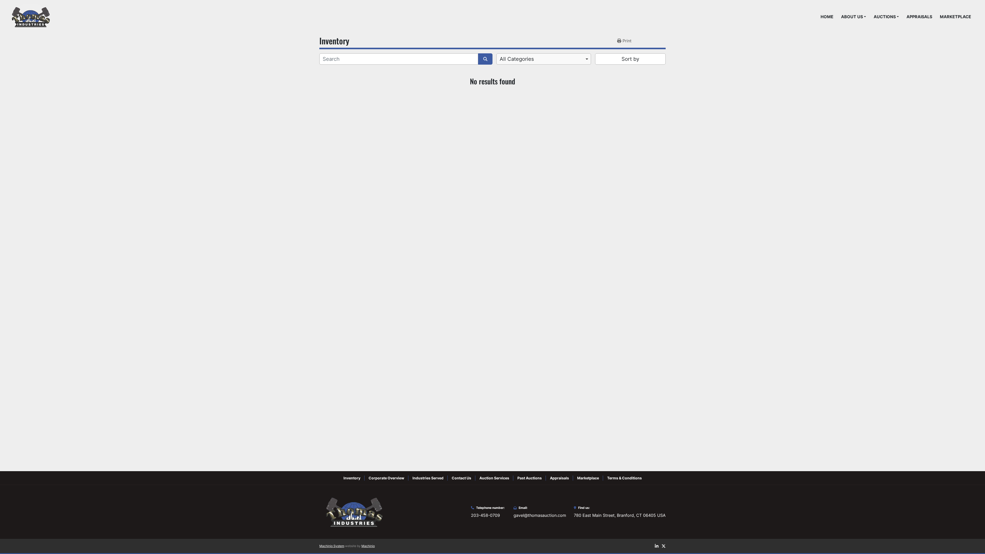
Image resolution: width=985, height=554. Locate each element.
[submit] (485, 59)
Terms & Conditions (624, 478)
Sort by (630, 59)
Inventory (351, 478)
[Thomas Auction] (353, 511)
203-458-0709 (485, 515)
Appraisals (919, 16)
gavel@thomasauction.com (540, 515)
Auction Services (494, 478)
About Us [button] (852, 16)
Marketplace (955, 16)
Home (827, 16)
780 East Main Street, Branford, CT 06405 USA (620, 515)
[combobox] (543, 59)
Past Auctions (529, 478)
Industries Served (428, 478)
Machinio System (331, 546)
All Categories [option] (517, 59)
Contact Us (461, 478)
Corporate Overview (386, 478)
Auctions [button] (885, 16)
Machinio (368, 546)
